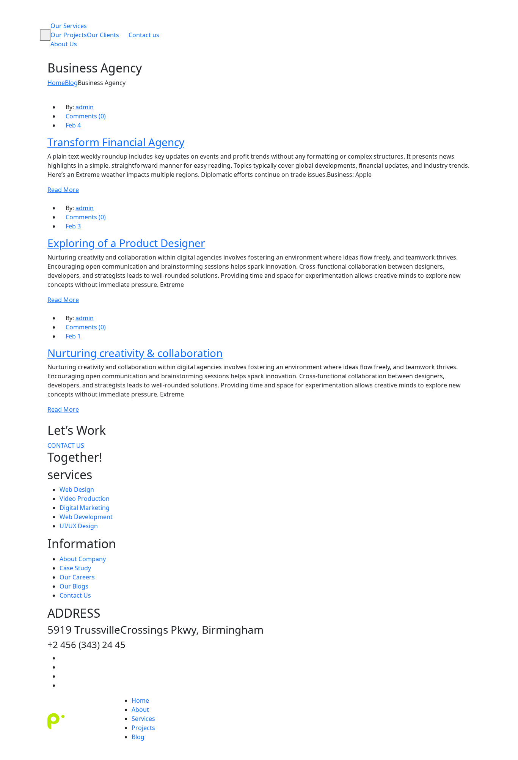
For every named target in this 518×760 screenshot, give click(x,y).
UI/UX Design (79, 526)
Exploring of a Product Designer (126, 243)
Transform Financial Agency (115, 142)
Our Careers (77, 577)
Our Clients (103, 35)
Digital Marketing (85, 508)
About (140, 709)
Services (143, 718)
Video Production (85, 498)
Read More (63, 190)
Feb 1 (73, 336)
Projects (143, 728)
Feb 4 (73, 125)
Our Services (68, 26)
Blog (138, 737)
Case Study (75, 568)
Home (140, 700)
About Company (83, 559)
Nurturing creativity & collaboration (135, 353)
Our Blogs (74, 586)
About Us (63, 44)
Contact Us (75, 595)
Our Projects (68, 35)
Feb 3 (73, 226)
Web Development (86, 517)
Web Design (77, 489)
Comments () (86, 116)
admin (84, 107)
